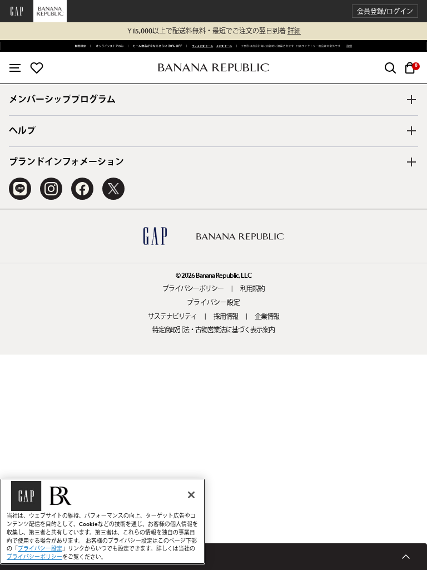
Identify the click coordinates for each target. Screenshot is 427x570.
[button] (385, 11)
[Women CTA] (201, 46)
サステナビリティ (172, 316)
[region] (102, 521)
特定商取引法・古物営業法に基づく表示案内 (213, 330)
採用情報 (226, 316)
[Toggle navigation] (15, 68)
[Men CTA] (223, 46)
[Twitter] (113, 189)
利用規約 (252, 289)
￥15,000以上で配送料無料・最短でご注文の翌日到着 (213, 31)
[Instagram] (51, 189)
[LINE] (20, 189)
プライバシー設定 (213, 302)
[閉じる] (191, 495)
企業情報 (267, 316)
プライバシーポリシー (193, 289)
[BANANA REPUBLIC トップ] (213, 67)
